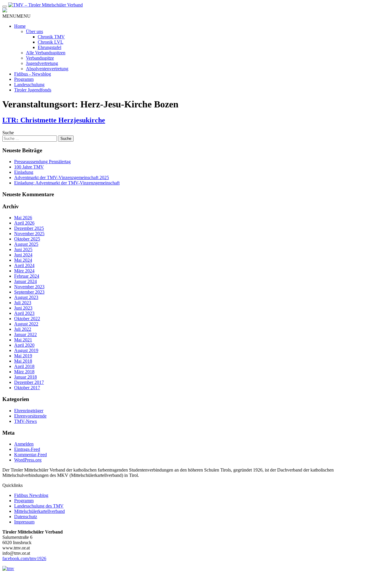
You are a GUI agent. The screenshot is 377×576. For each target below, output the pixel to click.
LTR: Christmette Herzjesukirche (53, 120)
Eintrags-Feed (27, 449)
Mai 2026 (23, 217)
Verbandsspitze (40, 57)
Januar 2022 (25, 334)
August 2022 (26, 323)
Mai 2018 (23, 361)
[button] (16, 16)
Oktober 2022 (27, 318)
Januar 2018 (25, 376)
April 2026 (24, 222)
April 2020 (24, 345)
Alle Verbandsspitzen (45, 52)
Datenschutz (25, 516)
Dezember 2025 (29, 228)
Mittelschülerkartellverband (39, 511)
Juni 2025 (23, 249)
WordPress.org (28, 459)
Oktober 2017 (27, 387)
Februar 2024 (26, 276)
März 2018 (24, 371)
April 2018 (24, 366)
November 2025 (29, 233)
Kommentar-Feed (30, 454)
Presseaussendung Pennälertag (42, 161)
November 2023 (29, 286)
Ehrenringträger (28, 410)
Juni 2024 (23, 254)
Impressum (24, 521)
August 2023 (26, 297)
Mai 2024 (23, 260)
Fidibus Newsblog (31, 495)
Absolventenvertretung (47, 68)
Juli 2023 (22, 302)
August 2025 (26, 244)
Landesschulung (29, 84)
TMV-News (25, 421)
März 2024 (24, 270)
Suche (8, 132)
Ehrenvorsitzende (30, 415)
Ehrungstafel (49, 47)
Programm (24, 79)
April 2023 (24, 313)
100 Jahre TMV (29, 166)
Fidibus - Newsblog (32, 73)
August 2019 (26, 350)
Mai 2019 (23, 355)
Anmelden (24, 443)
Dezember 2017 (29, 382)
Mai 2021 (23, 339)
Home (20, 26)
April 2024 (24, 265)
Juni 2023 (23, 307)
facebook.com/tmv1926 (24, 558)
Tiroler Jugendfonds (32, 89)
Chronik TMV (51, 36)
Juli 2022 (22, 329)
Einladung (23, 172)
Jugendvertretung (42, 63)
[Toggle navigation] (4, 6)
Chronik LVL (50, 42)
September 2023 (29, 291)
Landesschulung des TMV (39, 505)
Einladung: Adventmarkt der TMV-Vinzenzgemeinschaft (67, 182)
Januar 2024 (25, 281)
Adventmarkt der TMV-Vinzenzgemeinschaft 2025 (61, 177)
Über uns (34, 31)
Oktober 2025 (27, 238)
